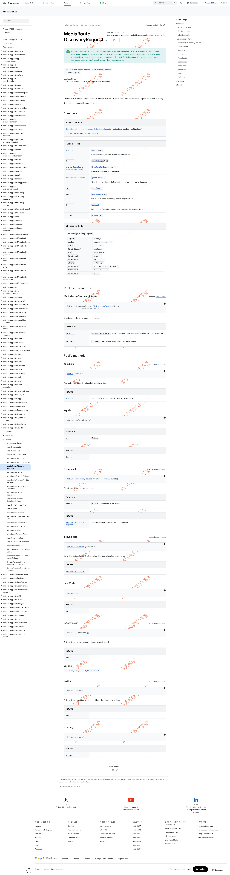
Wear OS (103, 830)
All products (123, 859)
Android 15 (137, 834)
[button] (15, 51)
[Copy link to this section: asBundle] (76, 364)
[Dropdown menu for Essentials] (37, 3)
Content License (125, 780)
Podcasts (38, 849)
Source (37, 837)
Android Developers (71, 25)
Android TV (104, 841)
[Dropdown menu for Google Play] (93, 3)
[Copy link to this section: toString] (75, 727)
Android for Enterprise (43, 830)
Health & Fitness (73, 834)
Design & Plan (48, 3)
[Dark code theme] (164, 303)
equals (95, 161)
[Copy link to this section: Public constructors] (93, 288)
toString (96, 215)
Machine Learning (74, 830)
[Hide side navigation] (28, 870)
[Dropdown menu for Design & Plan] (57, 3)
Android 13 (137, 841)
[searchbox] (16, 21)
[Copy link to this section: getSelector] (79, 537)
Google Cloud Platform (104, 859)
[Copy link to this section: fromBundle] (79, 469)
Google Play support (205, 834)
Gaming (71, 826)
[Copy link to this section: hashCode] (77, 583)
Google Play (85, 3)
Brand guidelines (57, 869)
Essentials (29, 3)
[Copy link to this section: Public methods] (87, 355)
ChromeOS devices (107, 834)
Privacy (70, 841)
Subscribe (200, 869)
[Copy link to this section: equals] (73, 410)
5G (69, 845)
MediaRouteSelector (103, 129)
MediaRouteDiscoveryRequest (79, 129)
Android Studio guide (173, 828)
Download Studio (171, 840)
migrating (95, 57)
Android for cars (106, 837)
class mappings (118, 60)
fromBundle (97, 167)
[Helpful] (161, 25)
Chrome (76, 859)
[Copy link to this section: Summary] (79, 113)
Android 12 (137, 845)
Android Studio (211, 3)
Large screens (105, 826)
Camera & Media (74, 837)
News (37, 841)
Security (38, 834)
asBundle (96, 150)
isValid (95, 205)
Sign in (224, 3)
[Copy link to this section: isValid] (73, 681)
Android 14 (137, 837)
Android (38, 826)
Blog (104, 3)
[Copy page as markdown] (114, 40)
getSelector (97, 177)
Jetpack (107, 54)
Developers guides (172, 832)
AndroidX (86, 54)
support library (105, 51)
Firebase (87, 859)
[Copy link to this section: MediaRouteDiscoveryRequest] (100, 296)
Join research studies (205, 837)
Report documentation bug (208, 830)
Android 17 (137, 826)
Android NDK (170, 844)
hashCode (96, 188)
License (46, 869)
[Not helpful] (164, 25)
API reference (10, 12)
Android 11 (137, 849)
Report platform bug (205, 826)
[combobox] (165, 3)
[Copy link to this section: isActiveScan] (80, 623)
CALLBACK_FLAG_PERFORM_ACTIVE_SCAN (81, 671)
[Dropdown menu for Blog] (109, 3)
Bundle (69, 150)
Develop (67, 3)
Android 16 (137, 830)
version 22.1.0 (119, 32)
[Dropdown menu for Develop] (74, 3)
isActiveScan (98, 194)
